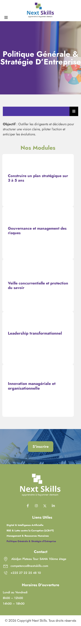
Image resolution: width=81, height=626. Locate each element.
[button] (40, 446)
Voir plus (38, 184)
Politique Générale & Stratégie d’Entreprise (31, 541)
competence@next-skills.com (29, 566)
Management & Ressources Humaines (28, 536)
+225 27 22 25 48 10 (26, 573)
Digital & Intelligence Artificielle (25, 525)
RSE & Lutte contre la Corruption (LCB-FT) (30, 530)
